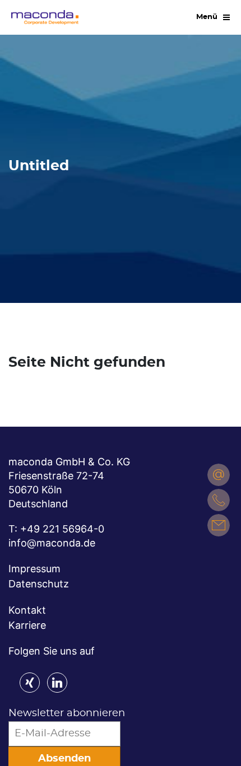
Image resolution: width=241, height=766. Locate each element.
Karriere (27, 625)
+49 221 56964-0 (62, 529)
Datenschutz (38, 584)
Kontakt (27, 610)
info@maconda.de (51, 543)
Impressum (34, 568)
